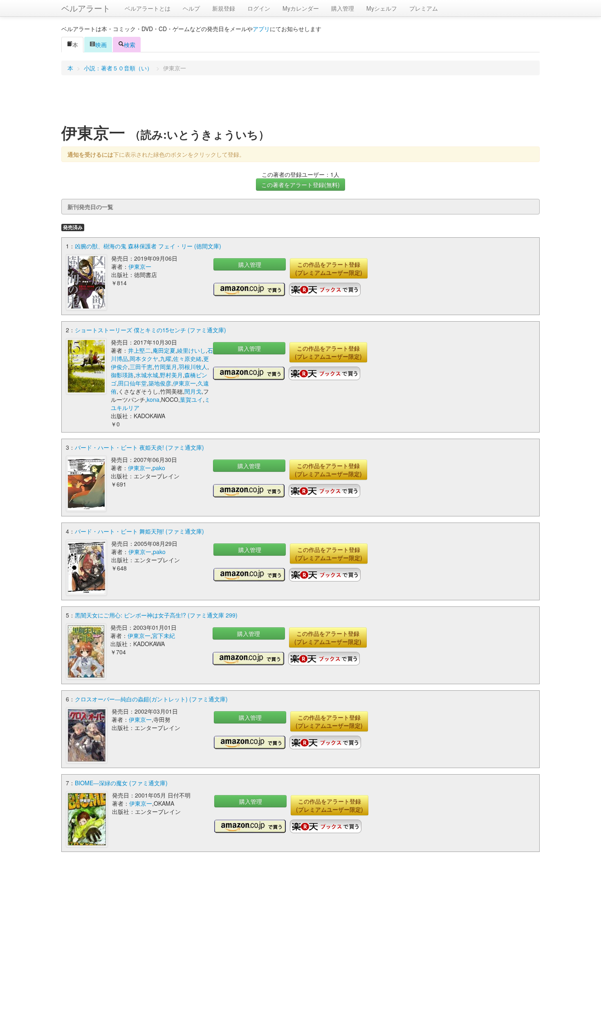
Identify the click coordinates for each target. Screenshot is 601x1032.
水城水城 (146, 375)
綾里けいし (191, 350)
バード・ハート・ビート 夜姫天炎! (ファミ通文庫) (139, 447)
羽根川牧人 (193, 367)
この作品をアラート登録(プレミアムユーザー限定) (328, 268)
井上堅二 (139, 350)
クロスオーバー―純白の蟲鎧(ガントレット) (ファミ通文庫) (151, 699)
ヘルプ (191, 8)
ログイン (258, 8)
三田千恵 (141, 367)
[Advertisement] (300, 101)
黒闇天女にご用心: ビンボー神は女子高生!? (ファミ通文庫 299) (156, 615)
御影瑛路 (122, 375)
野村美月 (171, 375)
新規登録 (223, 8)
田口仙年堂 (132, 383)
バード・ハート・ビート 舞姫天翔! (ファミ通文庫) (139, 531)
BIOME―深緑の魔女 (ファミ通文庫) (121, 783)
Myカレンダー (301, 8)
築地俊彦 (159, 383)
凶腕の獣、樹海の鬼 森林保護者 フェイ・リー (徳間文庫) (148, 246)
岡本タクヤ (144, 358)
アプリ (261, 29)
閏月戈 (193, 391)
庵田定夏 (163, 350)
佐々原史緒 (187, 358)
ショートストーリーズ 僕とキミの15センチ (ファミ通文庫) (150, 330)
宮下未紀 (163, 635)
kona (153, 399)
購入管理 (342, 8)
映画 (101, 45)
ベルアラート (85, 8)
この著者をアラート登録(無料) (300, 184)
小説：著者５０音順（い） (118, 68)
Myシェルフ (381, 8)
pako (158, 468)
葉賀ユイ (191, 399)
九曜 (165, 358)
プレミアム (423, 8)
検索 (129, 45)
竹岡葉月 (165, 367)
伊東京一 (139, 266)
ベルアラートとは (147, 8)
